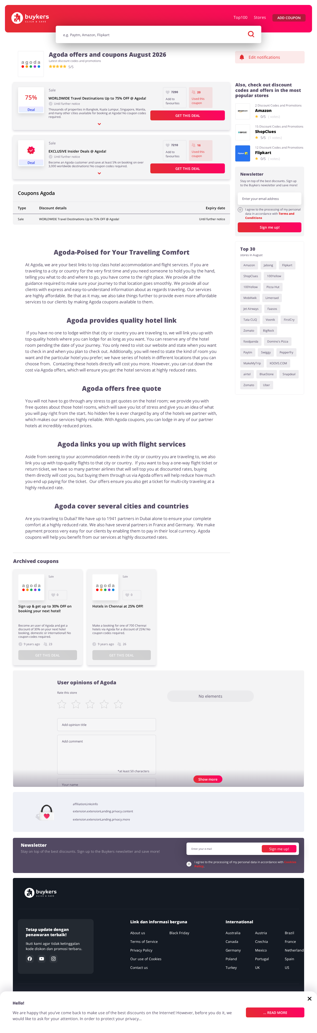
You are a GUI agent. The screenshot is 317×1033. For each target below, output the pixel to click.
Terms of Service (144, 941)
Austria (261, 932)
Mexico (261, 950)
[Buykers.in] (37, 18)
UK (257, 967)
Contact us (139, 967)
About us (137, 932)
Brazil (289, 932)
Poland (231, 958)
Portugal (262, 958)
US (287, 967)
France (290, 941)
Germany (233, 950)
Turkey (231, 967)
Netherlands (295, 950)
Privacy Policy (141, 950)
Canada (232, 941)
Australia (233, 932)
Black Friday (179, 932)
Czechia (261, 941)
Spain (289, 958)
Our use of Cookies (145, 958)
